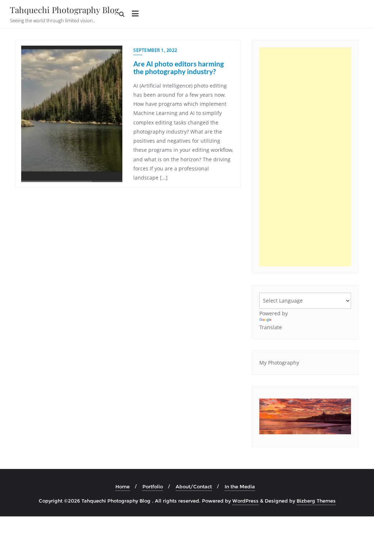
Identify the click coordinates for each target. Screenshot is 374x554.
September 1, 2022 (155, 50)
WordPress (245, 501)
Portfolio (152, 486)
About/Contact (194, 486)
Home (122, 486)
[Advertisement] (305, 156)
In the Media (240, 486)
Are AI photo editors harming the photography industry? (178, 67)
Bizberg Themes (316, 501)
